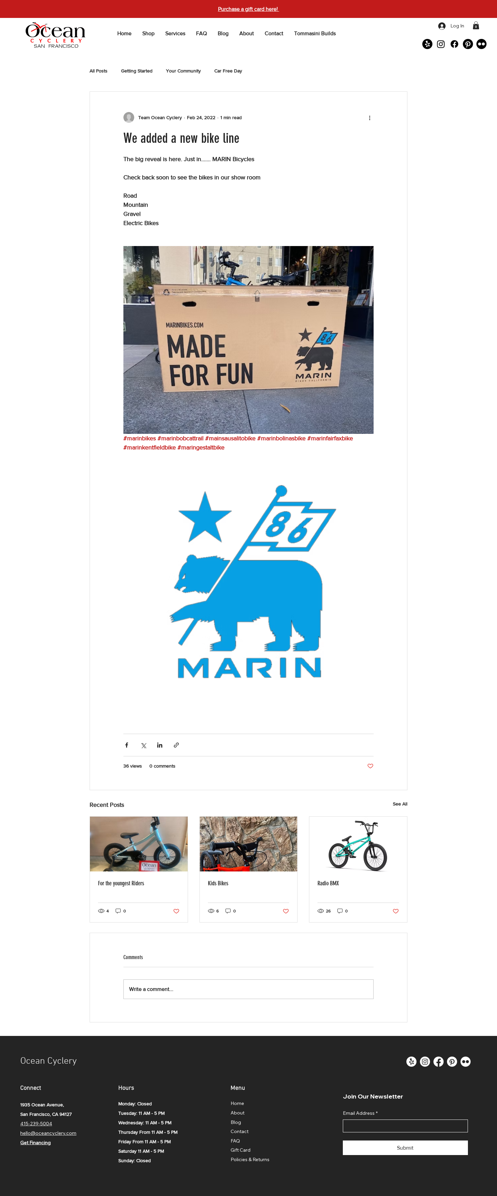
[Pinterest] (468, 44)
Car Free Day (228, 70)
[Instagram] (441, 44)
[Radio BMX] (358, 844)
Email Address (360, 1113)
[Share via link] (176, 745)
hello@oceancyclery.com (48, 1133)
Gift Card (241, 1150)
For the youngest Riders (121, 883)
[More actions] (369, 117)
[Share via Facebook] (126, 745)
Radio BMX (328, 883)
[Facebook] (454, 44)
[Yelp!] (427, 44)
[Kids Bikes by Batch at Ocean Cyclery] (249, 844)
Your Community (183, 70)
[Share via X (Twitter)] (143, 745)
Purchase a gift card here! (248, 9)
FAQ (235, 1141)
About (237, 1113)
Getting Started (136, 70)
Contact (240, 1131)
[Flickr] (481, 44)
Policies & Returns (250, 1159)
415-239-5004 (36, 1124)
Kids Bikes (218, 883)
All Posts (99, 70)
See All (400, 803)
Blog (236, 1122)
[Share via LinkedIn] (160, 745)
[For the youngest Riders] (139, 844)
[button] (476, 25)
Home (237, 1103)
